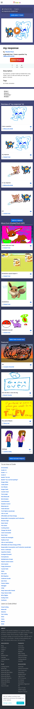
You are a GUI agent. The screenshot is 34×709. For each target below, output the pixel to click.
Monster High (5, 520)
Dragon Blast (4, 482)
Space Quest (4, 523)
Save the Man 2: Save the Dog (10, 392)
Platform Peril (5, 540)
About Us (3, 647)
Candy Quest (4, 484)
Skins (2, 616)
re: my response (6, 182)
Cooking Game (5, 528)
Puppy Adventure (6, 566)
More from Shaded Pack (17, 339)
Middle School (22, 674)
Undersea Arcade (6, 578)
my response (5, 154)
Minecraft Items (5, 680)
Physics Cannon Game (7, 561)
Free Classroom (22, 670)
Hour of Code (4, 686)
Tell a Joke (4, 573)
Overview (20, 646)
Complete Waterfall (8, 367)
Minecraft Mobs (5, 674)
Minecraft (3, 609)
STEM (2, 588)
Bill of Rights (4, 595)
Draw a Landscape (6, 549)
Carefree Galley (7, 451)
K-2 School (21, 680)
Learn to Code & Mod (8, 603)
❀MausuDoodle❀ (8, 56)
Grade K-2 (3, 470)
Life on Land (4, 513)
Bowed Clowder (7, 395)
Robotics (3, 612)
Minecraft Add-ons (6, 678)
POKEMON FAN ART (7, 330)
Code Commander (6, 532)
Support (3, 649)
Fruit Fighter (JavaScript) (8, 511)
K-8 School (21, 682)
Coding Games (5, 666)
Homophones (5, 557)
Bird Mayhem (4, 576)
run (3, 364)
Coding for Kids (7, 9)
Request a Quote (22, 691)
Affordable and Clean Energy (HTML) (11, 544)
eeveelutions (5, 302)
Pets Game (4, 525)
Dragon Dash (4, 489)
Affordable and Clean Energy (9, 516)
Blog (2, 646)
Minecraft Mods (5, 682)
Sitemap (3, 657)
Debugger (3, 585)
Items (2, 619)
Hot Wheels (4, 487)
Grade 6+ (3, 475)
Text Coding (4, 614)
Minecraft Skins (5, 670)
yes (3, 211)
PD (19, 686)
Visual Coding (5, 607)
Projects (16, 9)
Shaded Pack (9, 52)
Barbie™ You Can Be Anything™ (9, 479)
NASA (2, 571)
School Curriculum (23, 668)
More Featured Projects (17, 458)
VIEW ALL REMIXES (17, 220)
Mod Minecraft (5, 496)
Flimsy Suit (6, 423)
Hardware (4, 600)
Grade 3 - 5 (4, 472)
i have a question (6, 126)
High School (21, 676)
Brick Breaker (5, 499)
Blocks (3, 621)
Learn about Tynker (17, 15)
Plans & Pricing (22, 657)
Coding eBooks (5, 659)
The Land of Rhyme (7, 421)
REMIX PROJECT (17, 60)
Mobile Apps (4, 655)
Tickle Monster (5, 508)
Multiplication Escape (7, 559)
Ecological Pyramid (6, 554)
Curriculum (21, 647)
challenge (4, 449)
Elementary (21, 672)
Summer (20, 661)
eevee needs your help (8, 245)
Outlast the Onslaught (7, 537)
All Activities (4, 467)
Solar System (4, 564)
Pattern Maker (5, 583)
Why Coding (21, 653)
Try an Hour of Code (8, 464)
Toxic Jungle (4, 494)
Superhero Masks (6, 552)
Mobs (2, 624)
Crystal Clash (4, 569)
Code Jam (3, 684)
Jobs (2, 653)
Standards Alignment (24, 684)
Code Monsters (5, 501)
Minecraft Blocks (5, 676)
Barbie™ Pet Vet (5, 477)
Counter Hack (5, 492)
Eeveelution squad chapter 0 (9, 273)
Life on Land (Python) (7, 542)
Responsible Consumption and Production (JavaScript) (16, 547)
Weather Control (5, 504)
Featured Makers (22, 655)
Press (2, 651)
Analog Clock (4, 597)
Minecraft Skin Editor (7, 672)
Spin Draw (4, 581)
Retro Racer (4, 535)
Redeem (20, 651)
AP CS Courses (22, 678)
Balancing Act (5, 506)
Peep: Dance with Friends (8, 590)
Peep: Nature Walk (6, 593)
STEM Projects (22, 689)
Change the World (6, 530)
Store (2, 661)
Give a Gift (21, 649)
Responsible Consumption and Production (12, 518)
